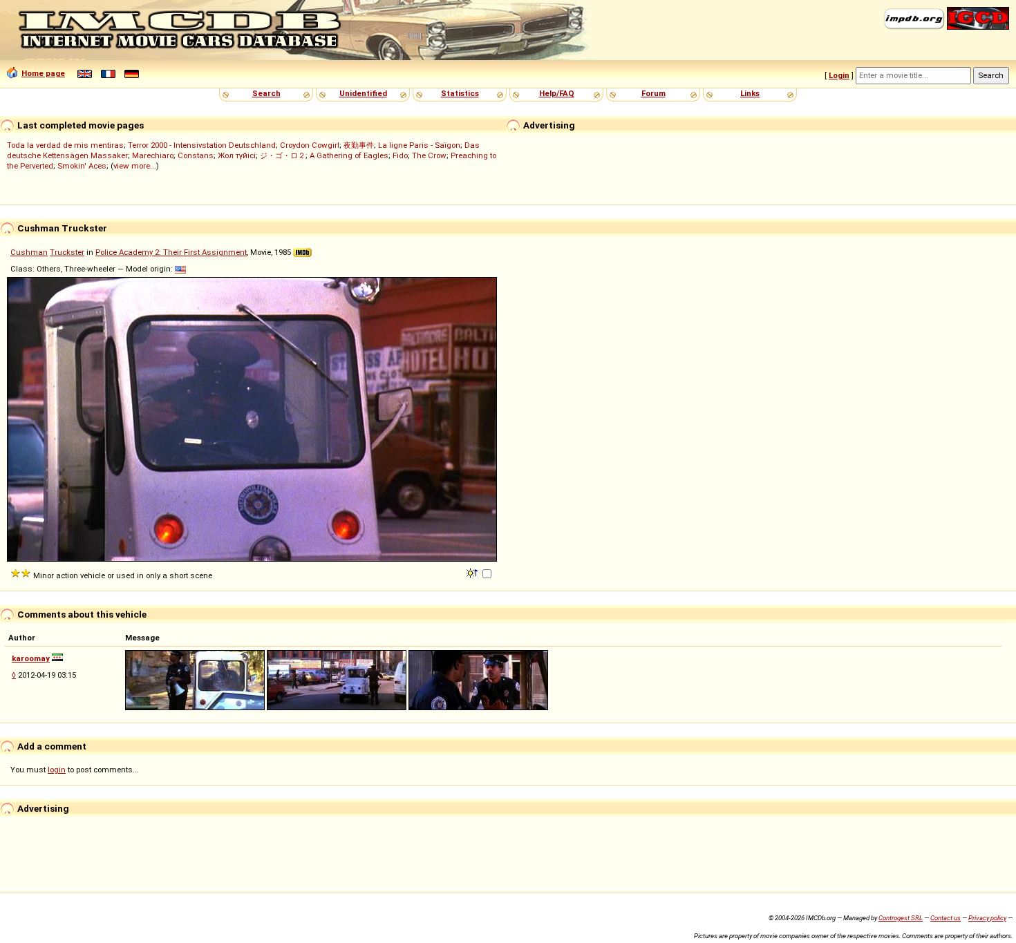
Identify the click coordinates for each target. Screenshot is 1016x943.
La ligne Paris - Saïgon (419, 145)
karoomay (31, 658)
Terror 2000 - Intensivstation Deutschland (202, 145)
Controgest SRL (900, 918)
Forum (653, 93)
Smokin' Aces (81, 166)
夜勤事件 (359, 145)
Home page (43, 73)
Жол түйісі (237, 155)
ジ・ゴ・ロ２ (282, 155)
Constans (196, 155)
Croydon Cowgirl (309, 145)
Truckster (67, 252)
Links (750, 93)
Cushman (29, 252)
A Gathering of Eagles (349, 155)
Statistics (460, 93)
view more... (134, 166)
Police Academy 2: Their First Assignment (171, 252)
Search (266, 93)
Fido (400, 155)
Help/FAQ (556, 93)
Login (839, 75)
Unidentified (363, 93)
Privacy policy (987, 918)
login (57, 769)
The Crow (429, 155)
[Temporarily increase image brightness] (473, 572)
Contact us (945, 918)
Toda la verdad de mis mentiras (65, 145)
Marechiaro (152, 155)
